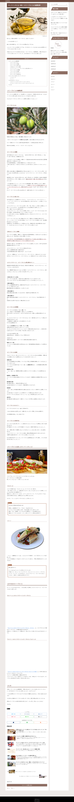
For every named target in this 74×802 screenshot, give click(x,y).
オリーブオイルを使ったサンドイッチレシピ (17, 75)
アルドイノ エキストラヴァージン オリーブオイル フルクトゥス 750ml (22, 671)
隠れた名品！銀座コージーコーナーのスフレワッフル (59, 23)
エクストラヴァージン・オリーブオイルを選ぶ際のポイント (22, 68)
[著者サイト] (13, 722)
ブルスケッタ (13, 77)
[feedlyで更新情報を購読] (27, 722)
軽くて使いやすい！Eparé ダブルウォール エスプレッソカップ (59, 33)
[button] (66, 4)
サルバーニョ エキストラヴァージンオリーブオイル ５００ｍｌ (21, 627)
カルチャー (53, 79)
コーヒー (53, 81)
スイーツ (53, 84)
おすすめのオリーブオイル (14, 80)
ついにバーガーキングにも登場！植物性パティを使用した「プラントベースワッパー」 (59, 29)
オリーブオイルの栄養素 (15, 69)
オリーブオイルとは (14, 62)
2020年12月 (53, 63)
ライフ (9, 708)
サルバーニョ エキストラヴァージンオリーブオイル (20, 81)
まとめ (10, 84)
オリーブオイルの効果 (15, 71)
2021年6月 (53, 61)
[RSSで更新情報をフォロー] (40, 722)
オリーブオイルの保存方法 (16, 74)
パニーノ (12, 78)
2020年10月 (53, 69)
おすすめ (53, 76)
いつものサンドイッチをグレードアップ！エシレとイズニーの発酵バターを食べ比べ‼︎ (59, 18)
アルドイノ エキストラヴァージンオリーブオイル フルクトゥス (22, 83)
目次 (25, 58)
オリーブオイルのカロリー (16, 72)
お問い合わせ (37, 799)
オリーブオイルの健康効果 (14, 61)
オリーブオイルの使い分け (16, 65)
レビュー (53, 89)
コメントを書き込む (27, 785)
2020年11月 (53, 66)
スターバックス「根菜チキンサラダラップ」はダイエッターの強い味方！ (59, 13)
